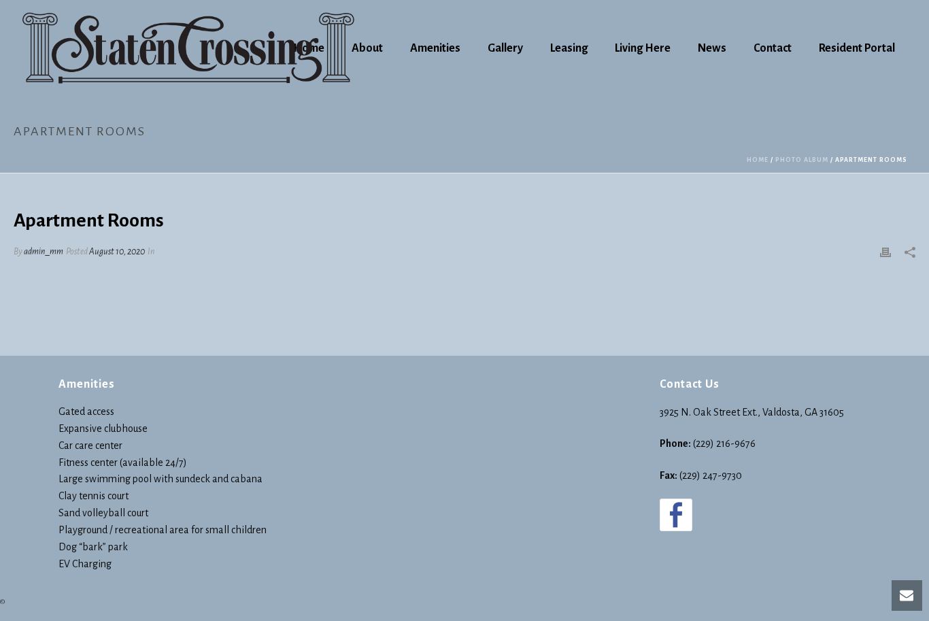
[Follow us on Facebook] (676, 515)
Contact (773, 48)
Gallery (505, 48)
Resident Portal (857, 48)
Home (757, 159)
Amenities (435, 48)
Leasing (569, 48)
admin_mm (43, 251)
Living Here (643, 48)
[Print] (885, 252)
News (712, 48)
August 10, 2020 (117, 251)
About (367, 48)
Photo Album (801, 159)
